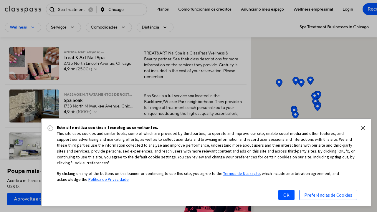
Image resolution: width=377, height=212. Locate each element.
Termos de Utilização (241, 173)
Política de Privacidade (108, 179)
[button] (363, 128)
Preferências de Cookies (328, 195)
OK (286, 195)
